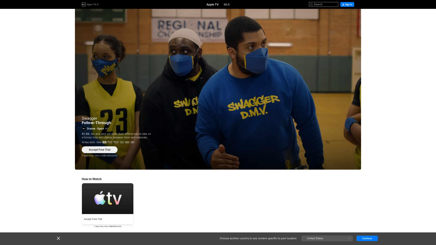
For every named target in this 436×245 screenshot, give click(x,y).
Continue (367, 238)
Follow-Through (218, 89)
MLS (227, 4)
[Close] (58, 238)
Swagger (89, 118)
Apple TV (212, 4)
